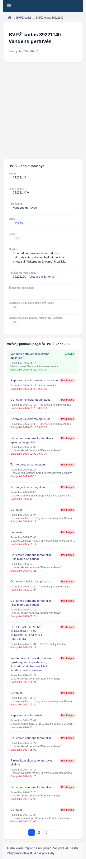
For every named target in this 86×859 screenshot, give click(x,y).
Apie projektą (44, 853)
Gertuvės (16, 509)
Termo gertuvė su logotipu (27, 464)
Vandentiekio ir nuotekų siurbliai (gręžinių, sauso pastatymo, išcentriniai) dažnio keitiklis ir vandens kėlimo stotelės (31, 664)
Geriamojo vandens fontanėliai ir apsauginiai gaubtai (31, 440)
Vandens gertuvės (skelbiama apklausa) (29, 355)
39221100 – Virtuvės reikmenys (33, 276)
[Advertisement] (43, 110)
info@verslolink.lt (19, 853)
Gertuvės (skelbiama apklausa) (31, 399)
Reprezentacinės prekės (26, 715)
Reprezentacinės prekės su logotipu (34, 380)
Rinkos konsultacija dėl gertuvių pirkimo (31, 762)
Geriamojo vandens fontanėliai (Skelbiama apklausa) (30, 556)
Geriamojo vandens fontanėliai (30, 738)
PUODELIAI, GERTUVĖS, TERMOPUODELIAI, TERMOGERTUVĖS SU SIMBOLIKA (27, 633)
